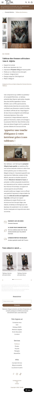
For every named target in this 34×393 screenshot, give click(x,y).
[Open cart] (31, 2)
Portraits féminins (26, 84)
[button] (12, 279)
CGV (17, 382)
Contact (17, 383)
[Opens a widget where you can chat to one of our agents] (28, 390)
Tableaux (4, 85)
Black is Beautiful (17, 84)
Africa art (10, 84)
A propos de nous (17, 380)
